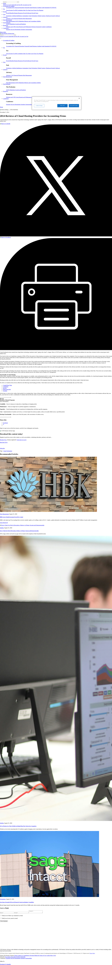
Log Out (29, 4)
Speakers (23, 29)
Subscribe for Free (16, 4)
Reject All (62, 105)
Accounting (9, 7)
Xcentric (5, 390)
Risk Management (27, 18)
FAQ (54, 955)
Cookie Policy (49, 955)
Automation (25, 15)
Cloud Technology (33, 15)
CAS (12, 18)
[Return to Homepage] (56, 947)
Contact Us (20, 955)
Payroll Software (27, 13)
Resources (5, 25)
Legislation (20, 10)
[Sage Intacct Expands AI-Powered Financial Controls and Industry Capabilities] (49, 896)
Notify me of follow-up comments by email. (12, 915)
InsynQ (5, 388)
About (15, 955)
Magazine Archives (16, 957)
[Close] (79, 98)
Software (57, 15)
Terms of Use (43, 955)
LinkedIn (8, 964)
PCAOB (52, 7)
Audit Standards (46, 7)
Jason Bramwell (4, 522)
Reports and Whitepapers (25, 26)
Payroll (4, 11)
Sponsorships (29, 29)
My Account (24, 4)
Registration (18, 29)
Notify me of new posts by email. (10, 918)
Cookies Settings (39, 105)
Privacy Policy (92, 953)
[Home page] (7, 33)
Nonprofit (27, 7)
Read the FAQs (3, 442)
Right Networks (7, 389)
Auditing (39, 7)
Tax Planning (40, 10)
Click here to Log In (21, 439)
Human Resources (18, 13)
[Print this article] (56, 349)
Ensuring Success (10, 29)
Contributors (49, 26)
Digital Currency (42, 15)
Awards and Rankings (20, 24)
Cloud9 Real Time (7, 385)
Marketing (21, 21)
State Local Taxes (32, 10)
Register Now (3, 439)
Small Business (33, 7)
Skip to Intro (3, 32)
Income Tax (12, 10)
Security (53, 15)
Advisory (5, 17)
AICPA (17, 21)
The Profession (6, 22)
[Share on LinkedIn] (5, 123)
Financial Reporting (20, 7)
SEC (55, 7)
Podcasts (34, 26)
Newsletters (8, 957)
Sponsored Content (41, 26)
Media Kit (37, 955)
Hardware (48, 15)
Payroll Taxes (35, 13)
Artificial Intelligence (17, 15)
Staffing (39, 21)
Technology (9, 15)
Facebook (2, 964)
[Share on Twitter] (56, 236)
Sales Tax (25, 10)
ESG (13, 7)
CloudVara (5, 386)
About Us (5, 4)
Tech (4, 14)
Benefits (12, 13)
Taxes (7, 10)
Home (4, 3)
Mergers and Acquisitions (30, 21)
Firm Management (7, 20)
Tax (4, 9)
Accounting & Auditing (8, 6)
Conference (6, 28)
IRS (16, 10)
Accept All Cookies (74, 105)
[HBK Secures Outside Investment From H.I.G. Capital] (48, 511)
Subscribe (2, 448)
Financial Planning (18, 18)
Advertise (31, 955)
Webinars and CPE (11, 26)
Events (17, 26)
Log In (10, 4)
